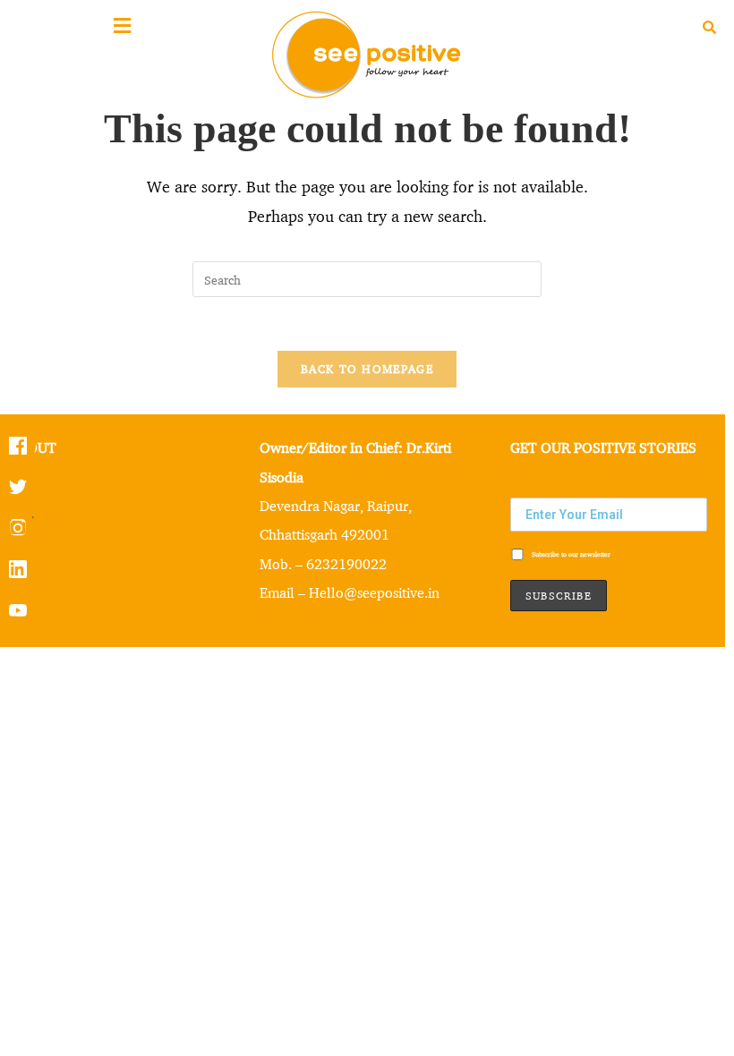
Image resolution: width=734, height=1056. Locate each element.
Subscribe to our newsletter (570, 553)
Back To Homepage (367, 369)
